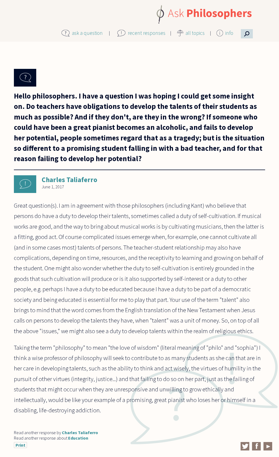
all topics (195, 33)
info (229, 33)
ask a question (87, 33)
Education (78, 438)
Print (20, 445)
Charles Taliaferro (69, 179)
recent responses (146, 33)
